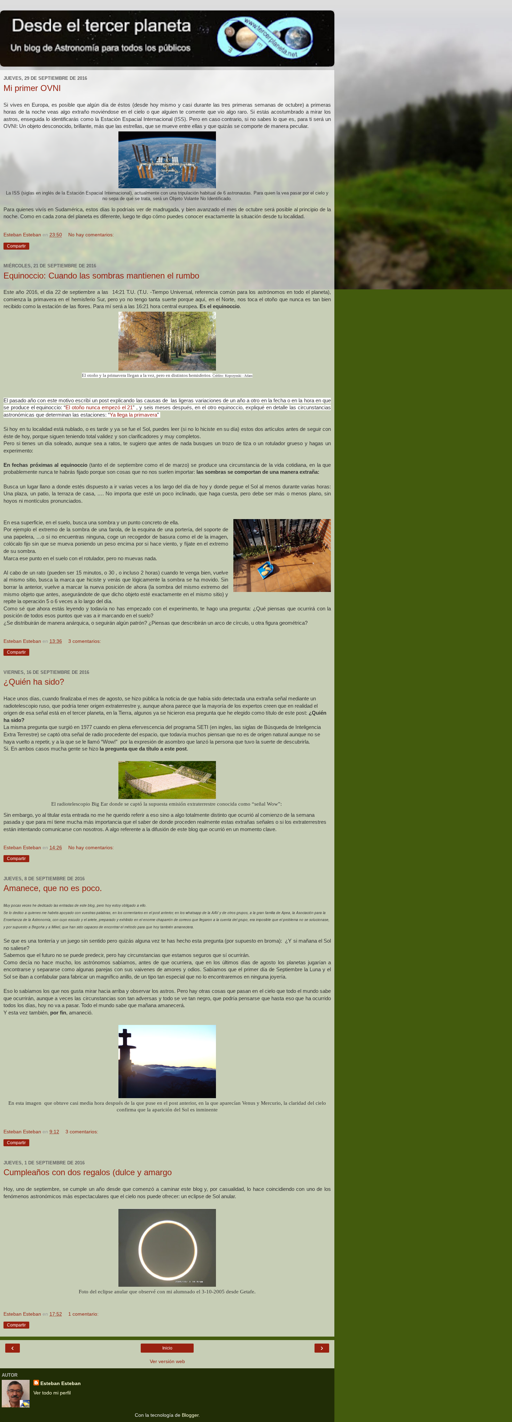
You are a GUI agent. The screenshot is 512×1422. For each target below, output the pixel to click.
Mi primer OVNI (32, 88)
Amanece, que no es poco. (52, 888)
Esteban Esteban (60, 1383)
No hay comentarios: (91, 234)
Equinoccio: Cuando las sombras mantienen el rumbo (101, 275)
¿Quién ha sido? (33, 681)
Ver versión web (167, 1361)
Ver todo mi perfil (52, 1393)
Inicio (167, 1348)
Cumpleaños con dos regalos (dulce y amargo (87, 1172)
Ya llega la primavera (133, 415)
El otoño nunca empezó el (96, 407)
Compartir (16, 246)
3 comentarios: (84, 641)
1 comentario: (83, 1314)
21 (130, 407)
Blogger (190, 1415)
